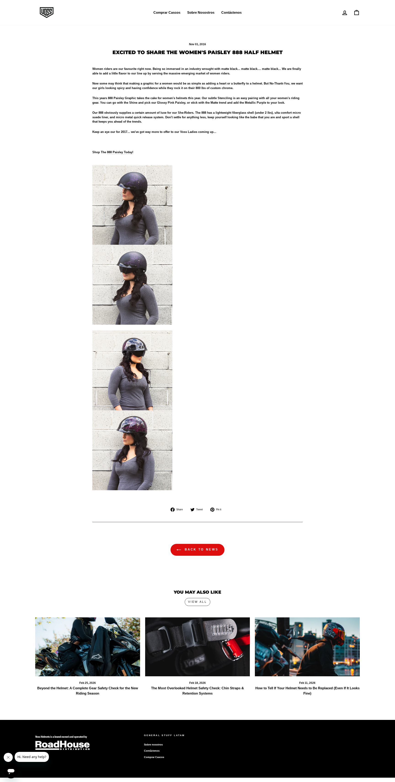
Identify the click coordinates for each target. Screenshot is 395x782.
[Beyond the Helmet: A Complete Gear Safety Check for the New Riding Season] (87, 646)
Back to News (201, 549)
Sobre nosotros (153, 744)
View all (197, 601)
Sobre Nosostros (200, 12)
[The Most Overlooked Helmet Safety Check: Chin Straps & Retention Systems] (197, 646)
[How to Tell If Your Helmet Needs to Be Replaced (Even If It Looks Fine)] (307, 646)
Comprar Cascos (166, 12)
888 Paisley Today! (120, 152)
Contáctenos (231, 12)
